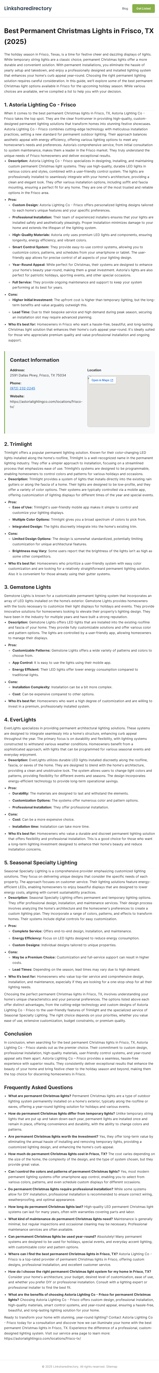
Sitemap (111, 1366)
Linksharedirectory (28, 8)
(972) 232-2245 (22, 388)
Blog (125, 8)
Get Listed (143, 8)
